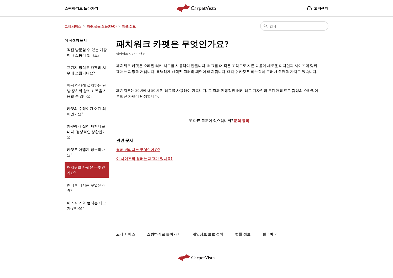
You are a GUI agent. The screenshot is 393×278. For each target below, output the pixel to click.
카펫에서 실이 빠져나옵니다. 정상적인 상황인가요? (86, 132)
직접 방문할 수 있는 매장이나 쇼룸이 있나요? (87, 52)
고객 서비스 (73, 26)
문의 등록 (241, 120)
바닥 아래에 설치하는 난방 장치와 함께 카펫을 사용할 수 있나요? (87, 91)
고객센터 (321, 8)
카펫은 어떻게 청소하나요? (86, 152)
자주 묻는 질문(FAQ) (102, 26)
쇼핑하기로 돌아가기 (81, 8)
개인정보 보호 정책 (207, 234)
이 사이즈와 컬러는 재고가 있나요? (86, 205)
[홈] (196, 8)
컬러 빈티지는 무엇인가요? (86, 188)
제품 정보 (129, 26)
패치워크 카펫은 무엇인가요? (86, 170)
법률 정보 (243, 234)
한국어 (268, 234)
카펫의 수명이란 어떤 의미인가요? (86, 111)
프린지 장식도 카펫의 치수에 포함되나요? (86, 70)
